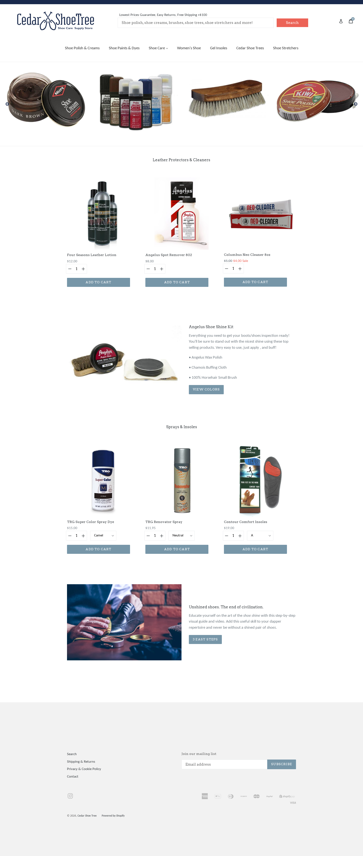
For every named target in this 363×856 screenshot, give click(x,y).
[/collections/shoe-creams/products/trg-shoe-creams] (317, 100)
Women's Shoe (189, 48)
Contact (72, 776)
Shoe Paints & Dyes (124, 48)
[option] (45, 100)
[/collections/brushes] (136, 100)
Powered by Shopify (113, 815)
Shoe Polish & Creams (82, 48)
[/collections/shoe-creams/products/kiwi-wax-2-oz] (227, 100)
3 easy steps (205, 639)
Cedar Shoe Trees (250, 48)
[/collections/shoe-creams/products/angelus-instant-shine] (45, 100)
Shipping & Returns (81, 762)
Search (72, 754)
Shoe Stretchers (285, 48)
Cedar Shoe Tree (87, 815)
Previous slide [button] (7, 104)
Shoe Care (157, 48)
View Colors (206, 389)
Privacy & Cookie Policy (84, 769)
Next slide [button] (356, 104)
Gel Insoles (218, 48)
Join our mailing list (199, 754)
